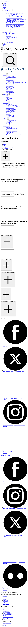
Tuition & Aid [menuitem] (9, 98)
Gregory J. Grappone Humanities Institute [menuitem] (15, 24)
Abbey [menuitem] (4, 8)
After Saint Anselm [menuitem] (10, 92)
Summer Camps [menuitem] (9, 91)
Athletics (5, 602)
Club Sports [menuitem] (8, 121)
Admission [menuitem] (5, 94)
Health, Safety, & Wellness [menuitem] (11, 131)
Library (4, 609)
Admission (5, 600)
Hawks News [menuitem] (9, 123)
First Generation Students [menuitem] (11, 37)
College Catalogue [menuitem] (10, 110)
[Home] (14, 51)
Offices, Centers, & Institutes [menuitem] (12, 78)
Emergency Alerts (7, 623)
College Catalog (6, 612)
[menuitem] (10, 60)
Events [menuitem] (4, 4)
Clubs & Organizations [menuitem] (11, 129)
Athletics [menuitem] (5, 118)
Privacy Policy (6, 618)
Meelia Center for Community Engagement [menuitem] (15, 27)
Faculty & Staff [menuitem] (9, 38)
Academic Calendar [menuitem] (10, 111)
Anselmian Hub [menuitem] (9, 86)
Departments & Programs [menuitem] (11, 105)
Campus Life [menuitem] (6, 126)
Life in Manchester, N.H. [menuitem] (11, 84)
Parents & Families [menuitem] (10, 40)
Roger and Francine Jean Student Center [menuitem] (14, 134)
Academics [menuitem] (5, 103)
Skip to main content (5, 1)
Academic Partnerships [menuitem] (11, 109)
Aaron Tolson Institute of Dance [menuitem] (13, 11)
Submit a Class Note (7, 613)
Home (4, 144)
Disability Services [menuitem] (10, 116)
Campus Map (6, 611)
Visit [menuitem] (4, 43)
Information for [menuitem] (6, 32)
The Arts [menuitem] (5, 5)
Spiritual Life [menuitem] (9, 127)
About (4, 599)
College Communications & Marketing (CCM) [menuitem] (16, 82)
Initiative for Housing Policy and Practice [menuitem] (15, 25)
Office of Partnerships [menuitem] (10, 89)
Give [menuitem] (4, 45)
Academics (6, 145)
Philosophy (6, 148)
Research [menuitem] (8, 114)
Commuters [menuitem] (8, 36)
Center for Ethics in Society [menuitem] (12, 15)
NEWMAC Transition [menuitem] (11, 120)
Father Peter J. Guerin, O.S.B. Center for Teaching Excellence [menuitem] (15, 22)
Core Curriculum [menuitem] (9, 112)
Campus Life (6, 604)
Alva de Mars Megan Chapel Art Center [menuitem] (14, 13)
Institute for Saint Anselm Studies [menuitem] (13, 26)
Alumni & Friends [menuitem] (10, 39)
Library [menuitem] (4, 7)
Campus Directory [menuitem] (10, 80)
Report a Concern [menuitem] (10, 87)
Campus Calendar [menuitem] (10, 81)
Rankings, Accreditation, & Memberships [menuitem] (15, 83)
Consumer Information (8, 617)
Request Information (7, 614)
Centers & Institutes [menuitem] (7, 10)
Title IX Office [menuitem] (9, 88)
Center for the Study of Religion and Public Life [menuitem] (16, 16)
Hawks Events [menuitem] (9, 122)
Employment (6, 615)
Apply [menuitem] (4, 44)
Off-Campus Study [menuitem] (10, 115)
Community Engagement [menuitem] (11, 128)
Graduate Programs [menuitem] (10, 108)
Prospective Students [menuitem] (10, 33)
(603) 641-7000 (4, 596)
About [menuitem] (4, 75)
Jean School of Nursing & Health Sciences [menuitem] (15, 106)
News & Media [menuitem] (9, 42)
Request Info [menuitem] (8, 100)
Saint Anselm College (5, 455)
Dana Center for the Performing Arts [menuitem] (14, 18)
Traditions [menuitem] (8, 133)
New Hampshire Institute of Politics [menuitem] (13, 28)
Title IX (5, 619)
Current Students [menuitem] (9, 34)
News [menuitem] (4, 3)
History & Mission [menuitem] (10, 76)
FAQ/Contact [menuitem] (9, 99)
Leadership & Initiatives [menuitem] (11, 77)
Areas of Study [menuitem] (9, 104)
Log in (4, 625)
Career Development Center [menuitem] (12, 14)
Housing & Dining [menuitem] (10, 132)
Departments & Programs (9, 147)
